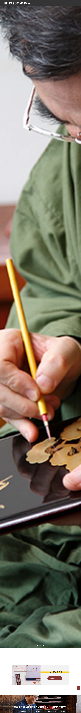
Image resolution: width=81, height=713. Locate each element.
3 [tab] (40, 645)
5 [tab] (43, 645)
